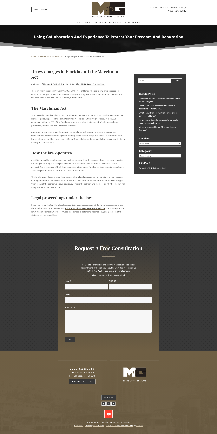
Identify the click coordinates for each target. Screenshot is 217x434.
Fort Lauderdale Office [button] (82, 382)
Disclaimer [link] (78, 426)
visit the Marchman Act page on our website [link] (85, 208)
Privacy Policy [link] (98, 426)
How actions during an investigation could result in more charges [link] (158, 121)
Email (68, 294)
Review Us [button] (108, 397)
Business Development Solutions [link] (119, 426)
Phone (112, 281)
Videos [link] (127, 22)
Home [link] (80, 22)
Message (70, 307)
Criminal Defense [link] (103, 22)
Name (68, 281)
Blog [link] (119, 22)
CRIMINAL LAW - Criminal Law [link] (91, 84)
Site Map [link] (88, 426)
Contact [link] (136, 22)
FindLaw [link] (139, 426)
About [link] (88, 22)
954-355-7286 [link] (177, 11)
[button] (103, 404)
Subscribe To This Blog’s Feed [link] (152, 168)
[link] (108, 9)
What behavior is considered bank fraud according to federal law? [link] (157, 107)
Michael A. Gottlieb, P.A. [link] (53, 84)
